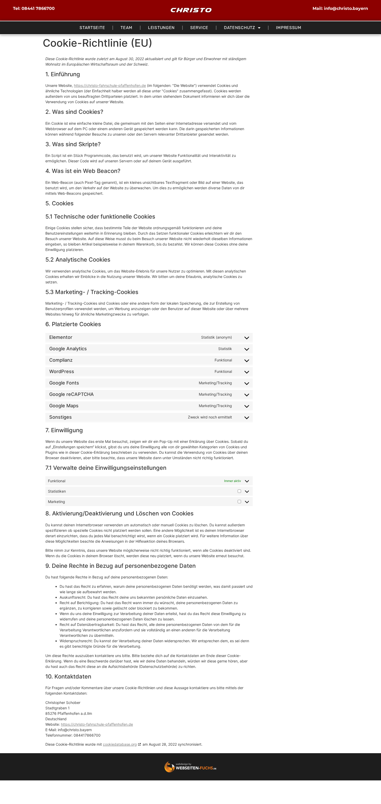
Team (126, 27)
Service (199, 27)
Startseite (92, 27)
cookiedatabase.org (120, 744)
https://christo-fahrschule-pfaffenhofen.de (110, 85)
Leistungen (161, 27)
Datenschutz (239, 27)
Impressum (288, 27)
